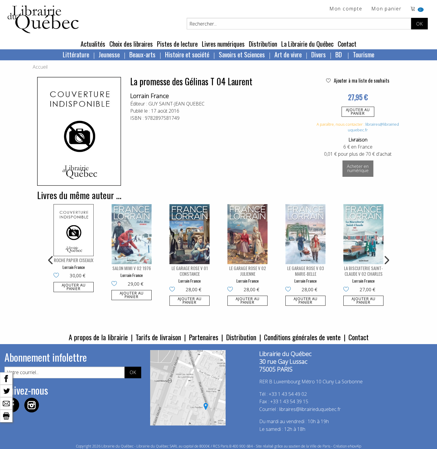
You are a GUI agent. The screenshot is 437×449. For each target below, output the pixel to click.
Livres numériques (223, 43)
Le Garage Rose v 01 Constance (190, 271)
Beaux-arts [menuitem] (142, 54)
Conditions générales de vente (302, 337)
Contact (347, 43)
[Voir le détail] (74, 230)
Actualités (93, 43)
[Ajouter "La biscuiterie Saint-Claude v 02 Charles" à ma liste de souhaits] (347, 289)
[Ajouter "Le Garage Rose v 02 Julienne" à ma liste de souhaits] (231, 289)
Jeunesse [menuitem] (109, 54)
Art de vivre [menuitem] (288, 54)
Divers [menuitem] (318, 54)
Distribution (263, 43)
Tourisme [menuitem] (363, 54)
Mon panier (386, 9)
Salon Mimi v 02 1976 (131, 268)
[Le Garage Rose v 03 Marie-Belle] (305, 234)
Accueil (40, 67)
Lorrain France (149, 96)
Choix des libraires (131, 43)
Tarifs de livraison (158, 337)
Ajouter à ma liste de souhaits (361, 80)
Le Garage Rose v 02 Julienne (247, 271)
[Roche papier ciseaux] (74, 230)
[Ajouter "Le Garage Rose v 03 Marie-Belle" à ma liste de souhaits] (289, 289)
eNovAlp (354, 446)
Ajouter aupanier (358, 111)
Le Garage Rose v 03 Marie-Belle (305, 271)
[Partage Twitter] (6, 390)
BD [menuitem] (339, 54)
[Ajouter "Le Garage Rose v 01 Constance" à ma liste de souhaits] (173, 289)
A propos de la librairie (98, 337)
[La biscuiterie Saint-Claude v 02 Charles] (363, 234)
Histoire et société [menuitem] (187, 54)
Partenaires (203, 337)
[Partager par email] (6, 403)
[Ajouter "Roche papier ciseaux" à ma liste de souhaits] (58, 275)
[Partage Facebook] (6, 378)
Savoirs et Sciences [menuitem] (242, 54)
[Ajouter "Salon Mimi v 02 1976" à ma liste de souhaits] (115, 284)
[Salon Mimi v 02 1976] (131, 234)
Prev (51, 260)
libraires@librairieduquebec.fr (310, 409)
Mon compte (345, 9)
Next (386, 260)
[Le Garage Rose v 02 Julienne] (247, 234)
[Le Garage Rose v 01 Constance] (189, 234)
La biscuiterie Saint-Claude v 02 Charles (363, 271)
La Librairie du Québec (307, 43)
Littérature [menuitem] (76, 54)
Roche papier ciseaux (73, 260)
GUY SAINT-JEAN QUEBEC (176, 103)
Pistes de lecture (177, 43)
